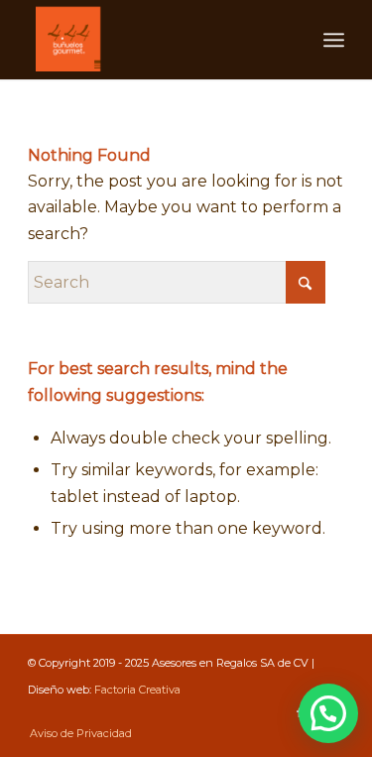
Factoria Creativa (137, 689)
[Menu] (333, 39)
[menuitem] (333, 39)
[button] (328, 713)
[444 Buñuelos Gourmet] (154, 39)
